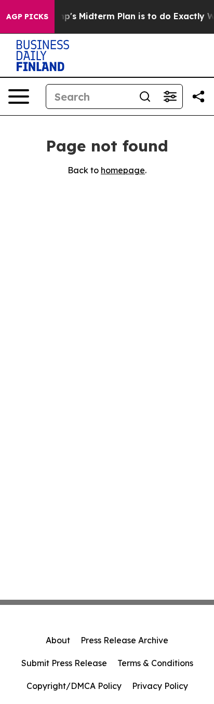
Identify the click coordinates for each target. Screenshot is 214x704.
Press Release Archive (124, 640)
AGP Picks (27, 16)
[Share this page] (198, 96)
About (58, 640)
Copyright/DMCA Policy (74, 686)
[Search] (144, 96)
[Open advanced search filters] (169, 96)
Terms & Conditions (155, 663)
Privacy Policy (160, 686)
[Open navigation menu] (18, 96)
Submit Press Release (64, 663)
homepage (123, 170)
